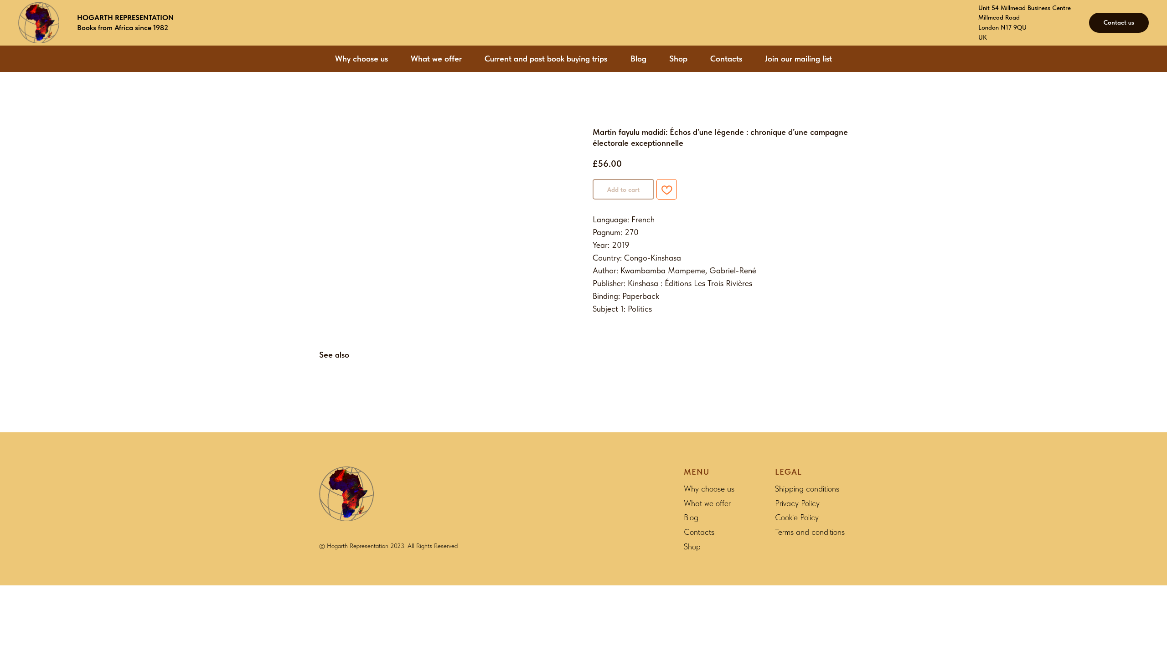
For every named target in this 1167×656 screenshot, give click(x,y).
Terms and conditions (810, 532)
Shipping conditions (807, 488)
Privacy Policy (797, 503)
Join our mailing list (798, 58)
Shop (678, 58)
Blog (638, 58)
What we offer (436, 58)
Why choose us (361, 58)
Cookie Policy (797, 517)
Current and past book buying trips (546, 58)
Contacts (726, 58)
